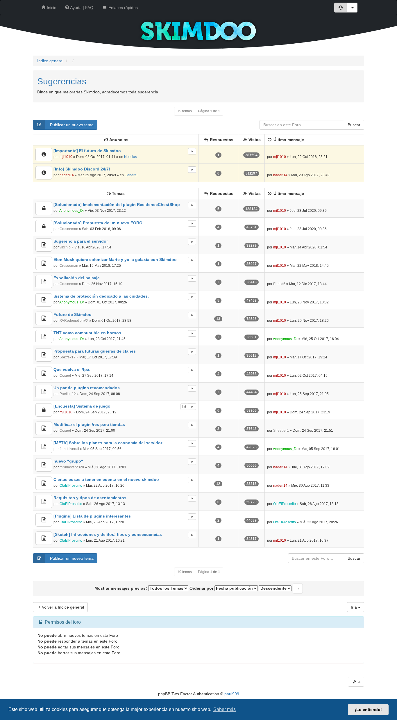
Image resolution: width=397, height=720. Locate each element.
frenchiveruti (69, 449)
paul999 (231, 693)
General (131, 175)
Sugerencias (61, 81)
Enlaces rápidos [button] (122, 7)
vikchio (65, 247)
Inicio (51, 7)
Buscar (354, 124)
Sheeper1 (281, 431)
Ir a (354, 607)
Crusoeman (69, 229)
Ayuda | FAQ (81, 7)
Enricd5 (279, 284)
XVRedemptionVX (74, 321)
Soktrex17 (68, 357)
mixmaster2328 (72, 467)
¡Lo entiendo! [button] (368, 709)
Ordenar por (201, 588)
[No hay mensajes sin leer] (43, 154)
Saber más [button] (224, 709)
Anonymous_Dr (71, 211)
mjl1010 (66, 157)
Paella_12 (68, 394)
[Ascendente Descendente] (275, 588)
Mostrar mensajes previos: (121, 588)
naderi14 (67, 175)
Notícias (130, 157)
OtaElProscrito (71, 485)
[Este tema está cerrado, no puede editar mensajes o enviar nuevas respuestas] (43, 208)
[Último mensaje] (192, 151)
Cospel (65, 376)
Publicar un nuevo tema (71, 124)
